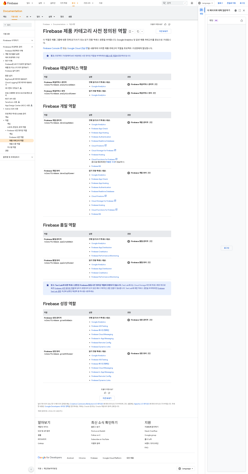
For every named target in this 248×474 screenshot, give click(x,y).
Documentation (12, 11)
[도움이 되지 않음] (169, 24)
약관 (39, 469)
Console (51, 48)
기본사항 (14, 16)
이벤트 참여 (95, 443)
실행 (40, 3)
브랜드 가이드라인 (151, 443)
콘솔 (76, 48)
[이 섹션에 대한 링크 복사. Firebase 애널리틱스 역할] (89, 68)
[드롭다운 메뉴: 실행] (45, 3)
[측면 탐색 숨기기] (31, 469)
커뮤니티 (87, 3)
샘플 (70, 16)
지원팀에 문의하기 (151, 427)
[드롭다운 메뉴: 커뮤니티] (93, 3)
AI (27, 16)
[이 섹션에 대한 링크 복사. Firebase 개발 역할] (78, 106)
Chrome (82, 458)
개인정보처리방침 (50, 469)
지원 (100, 3)
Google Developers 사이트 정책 (57, 406)
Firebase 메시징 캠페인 (100, 330)
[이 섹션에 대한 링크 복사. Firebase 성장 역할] (78, 304)
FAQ (146, 447)
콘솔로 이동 (231, 3)
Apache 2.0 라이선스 (142, 404)
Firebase (46, 24)
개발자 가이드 (43, 427)
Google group (150, 435)
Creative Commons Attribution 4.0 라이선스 (87, 404)
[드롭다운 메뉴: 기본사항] (21, 17)
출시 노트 (148, 439)
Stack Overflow (151, 431)
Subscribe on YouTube (100, 439)
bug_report (235, 10)
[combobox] (175, 3)
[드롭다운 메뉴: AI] (31, 17)
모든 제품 (130, 458)
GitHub (41, 443)
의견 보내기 (163, 31)
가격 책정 (63, 3)
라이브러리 (42, 439)
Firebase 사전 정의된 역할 (64, 288)
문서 (73, 3)
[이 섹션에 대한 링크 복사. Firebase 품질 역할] (78, 225)
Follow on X (95, 435)
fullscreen (239, 10)
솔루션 (52, 3)
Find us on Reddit (98, 431)
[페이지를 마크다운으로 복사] (138, 31)
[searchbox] (17, 25)
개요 (4, 16)
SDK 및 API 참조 (44, 431)
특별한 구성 (110, 162)
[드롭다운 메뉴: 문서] (78, 3)
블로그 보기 (95, 427)
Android (70, 458)
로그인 (242, 3)
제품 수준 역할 (110, 56)
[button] (15, 40)
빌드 (28, 3)
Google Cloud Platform (112, 458)
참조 (62, 16)
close (243, 10)
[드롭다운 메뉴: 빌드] (33, 3)
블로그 (220, 3)
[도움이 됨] (165, 24)
